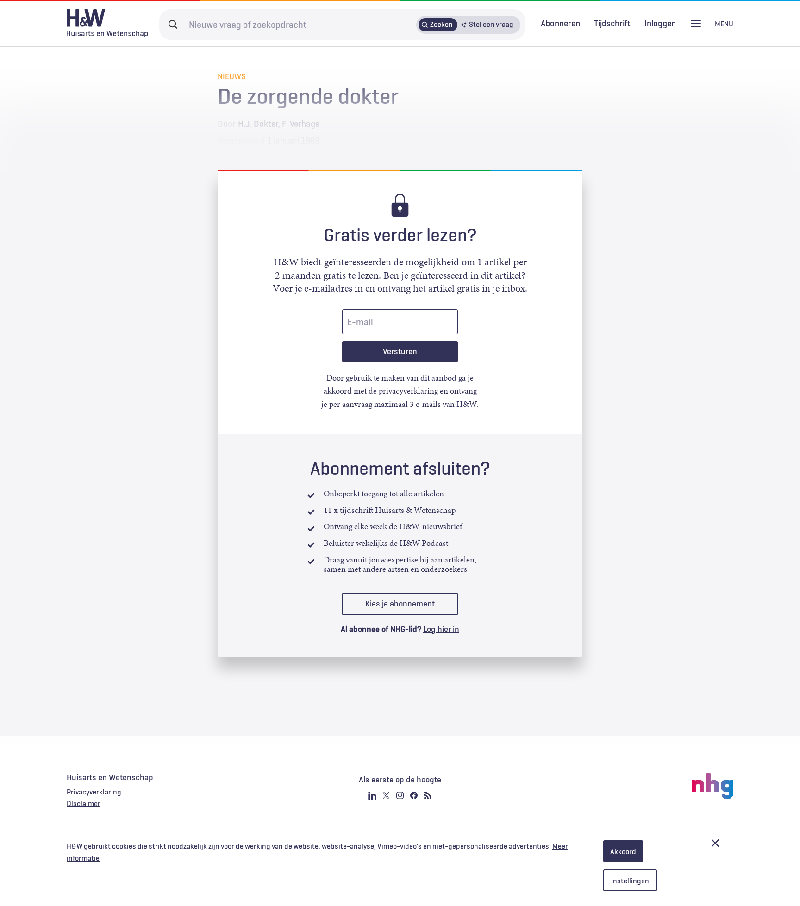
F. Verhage (300, 124)
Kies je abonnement (400, 603)
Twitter (386, 795)
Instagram (400, 795)
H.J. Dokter (258, 124)
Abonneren (560, 23)
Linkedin (372, 795)
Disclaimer (83, 803)
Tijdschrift (612, 23)
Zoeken (441, 24)
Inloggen (660, 23)
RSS (427, 795)
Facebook (414, 795)
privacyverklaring (408, 391)
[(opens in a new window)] (622, 786)
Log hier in (441, 629)
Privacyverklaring (94, 791)
